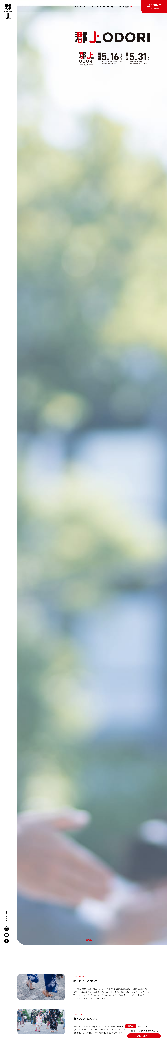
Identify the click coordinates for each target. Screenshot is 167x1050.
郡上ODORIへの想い (106, 7)
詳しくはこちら (144, 1036)
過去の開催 (124, 7)
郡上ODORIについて (84, 7)
